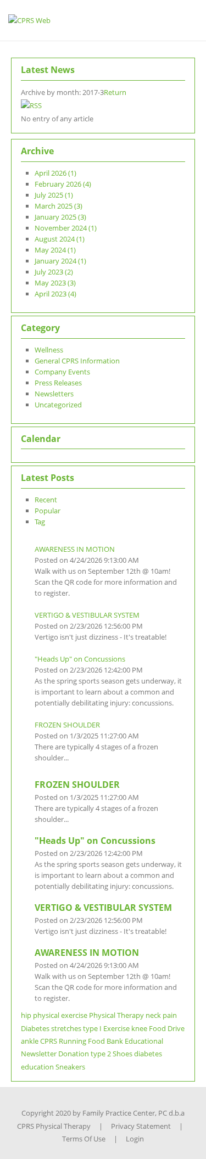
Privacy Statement (141, 1126)
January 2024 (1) (60, 261)
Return (115, 92)
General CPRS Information (77, 361)
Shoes (122, 1054)
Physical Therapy (116, 1015)
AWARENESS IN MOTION (75, 549)
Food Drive (167, 1028)
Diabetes (35, 1028)
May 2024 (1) (55, 250)
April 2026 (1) (55, 173)
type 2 (101, 1054)
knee (139, 1028)
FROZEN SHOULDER (67, 725)
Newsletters (54, 394)
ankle (29, 1041)
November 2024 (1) (66, 228)
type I (92, 1028)
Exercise (116, 1028)
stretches (66, 1028)
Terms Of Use (83, 1139)
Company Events (62, 372)
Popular (47, 511)
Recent (46, 500)
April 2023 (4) (55, 294)
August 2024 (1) (60, 239)
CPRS (48, 1041)
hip (26, 1015)
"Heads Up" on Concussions (80, 659)
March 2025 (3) (58, 206)
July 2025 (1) (54, 195)
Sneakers (70, 1067)
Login (135, 1139)
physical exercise (60, 1015)
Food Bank (105, 1041)
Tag (40, 522)
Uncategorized (58, 405)
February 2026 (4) (63, 184)
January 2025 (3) (60, 217)
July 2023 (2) (54, 272)
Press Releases (58, 383)
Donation (73, 1054)
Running (72, 1041)
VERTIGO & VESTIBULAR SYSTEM (87, 615)
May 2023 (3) (55, 283)
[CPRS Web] (29, 20)
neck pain (161, 1015)
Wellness (49, 350)
